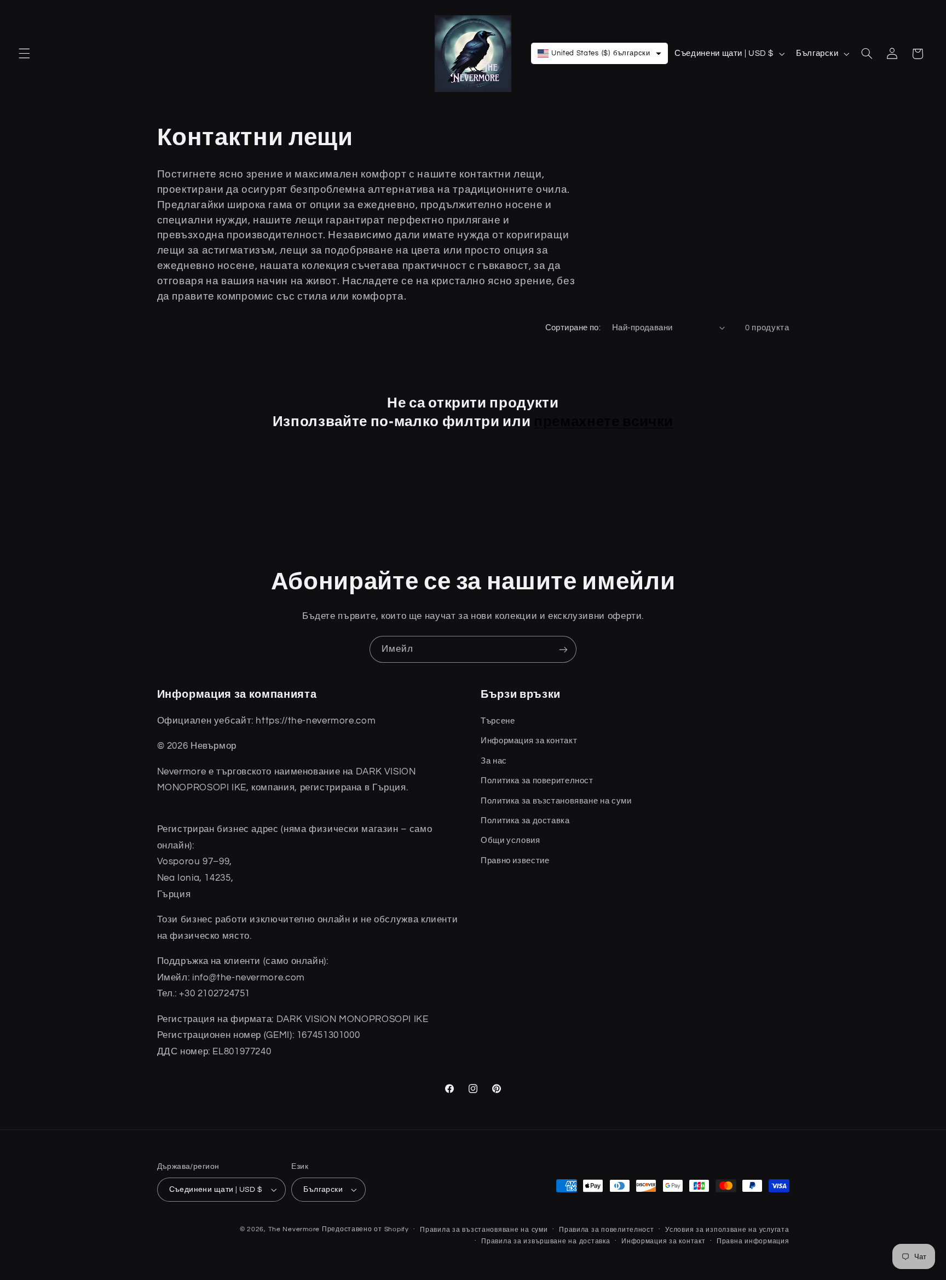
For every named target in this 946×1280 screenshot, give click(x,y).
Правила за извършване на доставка (545, 1241)
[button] (24, 53)
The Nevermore (294, 1229)
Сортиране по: (573, 328)
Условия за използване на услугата (727, 1230)
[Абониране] (563, 649)
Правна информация (753, 1241)
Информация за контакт (663, 1241)
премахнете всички (603, 421)
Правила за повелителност (606, 1230)
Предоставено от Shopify (365, 1229)
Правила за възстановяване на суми (483, 1230)
